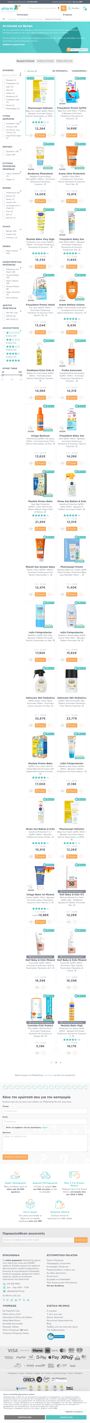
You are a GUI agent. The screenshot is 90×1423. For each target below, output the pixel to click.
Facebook (4, 1300)
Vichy (70, 1373)
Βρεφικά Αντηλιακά (25, 61)
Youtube (16, 1300)
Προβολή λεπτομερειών (74, 1412)
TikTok (12, 1300)
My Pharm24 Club (11, 1311)
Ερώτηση (7, 1132)
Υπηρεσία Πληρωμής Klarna (16, 1333)
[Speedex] (40, 1366)
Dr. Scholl (46, 1373)
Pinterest (20, 1300)
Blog (49, 1324)
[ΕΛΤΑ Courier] (17, 1366)
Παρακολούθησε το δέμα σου (61, 1270)
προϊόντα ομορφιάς (12, 1274)
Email (5, 1117)
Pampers (78, 1373)
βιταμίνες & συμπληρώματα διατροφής (21, 1271)
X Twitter (24, 1300)
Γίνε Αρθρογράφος (56, 1330)
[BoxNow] (51, 1366)
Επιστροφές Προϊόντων (58, 1267)
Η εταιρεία (52, 1311)
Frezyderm (12, 1373)
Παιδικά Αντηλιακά (45, 61)
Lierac (21, 1373)
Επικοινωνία (52, 1276)
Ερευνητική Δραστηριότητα (60, 1320)
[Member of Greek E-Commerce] (29, 1379)
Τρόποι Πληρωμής (55, 1260)
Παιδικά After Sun (64, 61)
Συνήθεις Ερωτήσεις (56, 1273)
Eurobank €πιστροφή (13, 1324)
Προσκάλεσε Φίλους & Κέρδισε (17, 1317)
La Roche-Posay (59, 1373)
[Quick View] (31, 135)
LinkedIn (28, 1300)
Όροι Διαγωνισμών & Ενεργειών (62, 1283)
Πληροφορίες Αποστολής (59, 1263)
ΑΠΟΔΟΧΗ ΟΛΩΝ (66, 1417)
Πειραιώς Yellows (11, 1327)
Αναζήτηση (81, 1240)
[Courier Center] (62, 1366)
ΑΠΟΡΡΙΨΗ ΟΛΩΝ (24, 1417)
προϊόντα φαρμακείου (28, 1268)
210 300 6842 (13, 1284)
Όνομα (6, 1106)
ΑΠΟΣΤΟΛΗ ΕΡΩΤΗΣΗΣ (15, 1157)
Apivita (29, 1373)
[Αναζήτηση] (64, 8)
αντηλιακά (48, 1075)
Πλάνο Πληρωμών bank (15, 1330)
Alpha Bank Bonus (11, 1320)
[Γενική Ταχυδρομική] (28, 1366)
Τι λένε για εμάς (54, 1314)
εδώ (55, 1408)
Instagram (7, 1300)
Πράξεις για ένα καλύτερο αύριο (62, 1327)
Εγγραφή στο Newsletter (58, 1279)
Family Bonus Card (12, 1314)
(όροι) (44, 1127)
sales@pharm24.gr (16, 1291)
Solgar (37, 1373)
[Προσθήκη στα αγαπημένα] (49, 135)
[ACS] (72, 1366)
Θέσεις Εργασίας (55, 1317)
